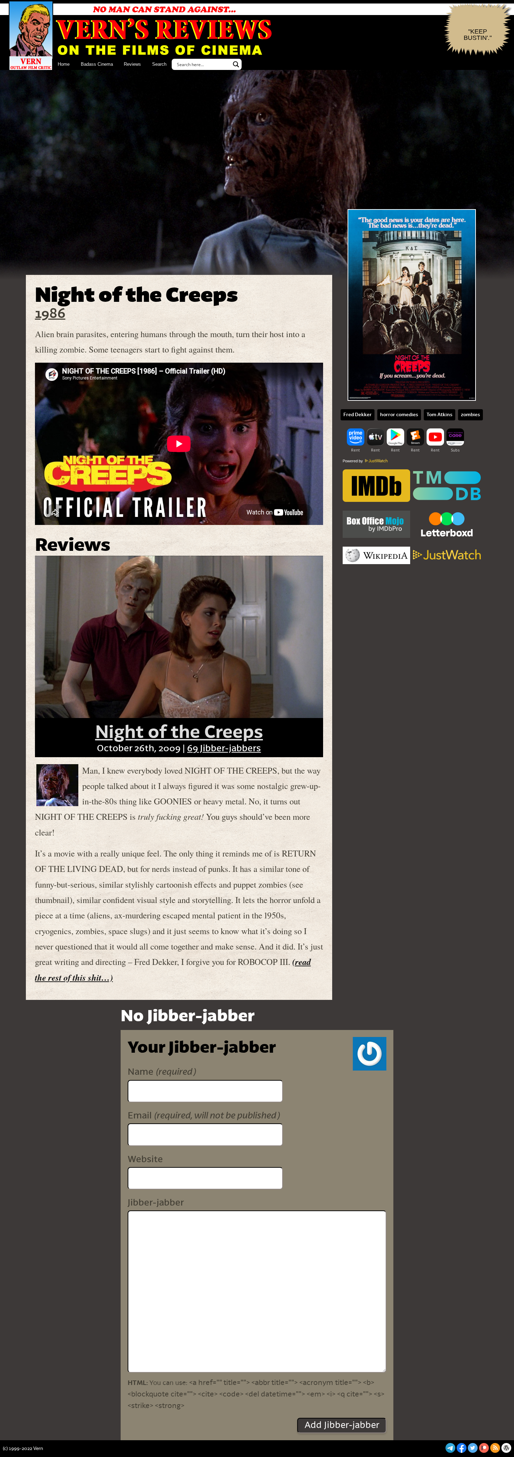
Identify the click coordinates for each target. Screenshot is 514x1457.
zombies (470, 415)
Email (204, 1115)
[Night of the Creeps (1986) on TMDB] (446, 486)
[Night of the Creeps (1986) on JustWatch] (446, 555)
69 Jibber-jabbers (224, 748)
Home (64, 64)
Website (145, 1159)
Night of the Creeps (179, 732)
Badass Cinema (97, 64)
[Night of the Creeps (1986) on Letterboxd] (446, 525)
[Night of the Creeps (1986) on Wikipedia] (376, 555)
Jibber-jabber (156, 1202)
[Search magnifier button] (236, 64)
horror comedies (399, 415)
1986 (50, 314)
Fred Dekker (357, 415)
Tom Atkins (439, 415)
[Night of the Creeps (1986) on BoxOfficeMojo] (376, 525)
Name (162, 1071)
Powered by (353, 461)
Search (159, 64)
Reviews (132, 64)
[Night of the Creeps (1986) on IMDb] (376, 486)
